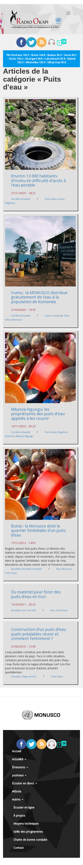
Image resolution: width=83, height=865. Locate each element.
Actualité (25, 198)
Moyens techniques (26, 823)
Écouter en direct (23, 783)
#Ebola (16, 791)
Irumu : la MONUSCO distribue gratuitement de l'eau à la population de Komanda (39, 297)
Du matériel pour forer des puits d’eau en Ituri (36, 594)
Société (15, 198)
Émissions (19, 767)
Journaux (18, 775)
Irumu (61, 198)
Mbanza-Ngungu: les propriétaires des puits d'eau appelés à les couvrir (38, 414)
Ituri (24, 610)
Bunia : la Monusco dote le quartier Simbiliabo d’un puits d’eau (38, 530)
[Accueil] (35, 19)
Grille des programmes (28, 831)
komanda (58, 315)
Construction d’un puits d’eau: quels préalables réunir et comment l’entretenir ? (38, 634)
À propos (19, 815)
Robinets (10, 436)
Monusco (17, 319)
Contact (18, 848)
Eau (58, 568)
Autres (16, 799)
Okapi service (29, 676)
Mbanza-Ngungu (24, 436)
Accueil (16, 751)
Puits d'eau (50, 198)
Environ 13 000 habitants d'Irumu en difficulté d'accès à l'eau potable (38, 180)
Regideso (10, 202)
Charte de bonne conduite (30, 839)
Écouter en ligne (23, 807)
